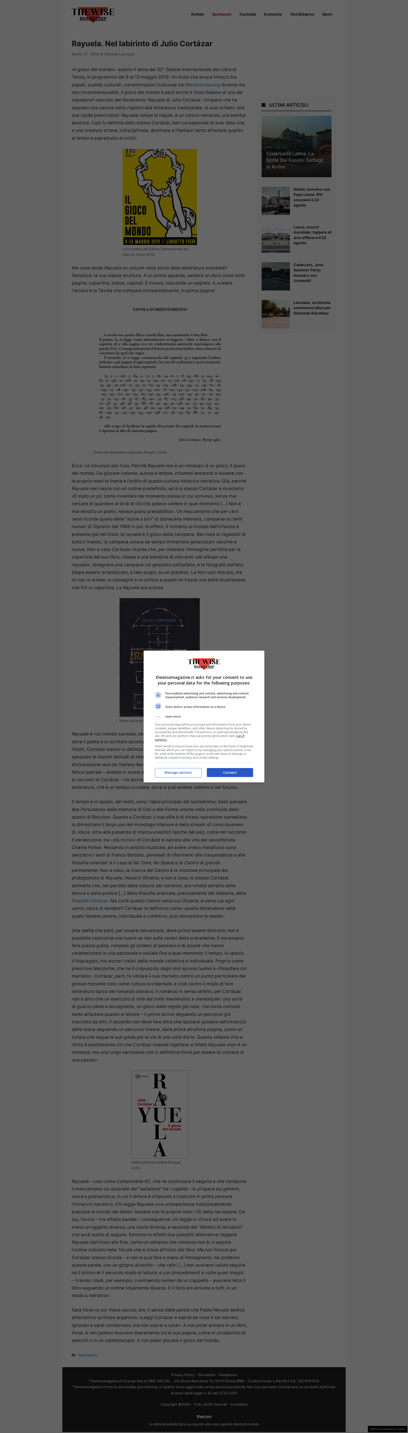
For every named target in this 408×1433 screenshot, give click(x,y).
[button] (204, 716)
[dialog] (204, 716)
